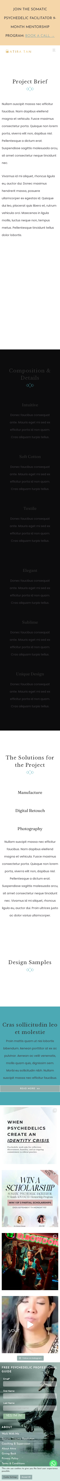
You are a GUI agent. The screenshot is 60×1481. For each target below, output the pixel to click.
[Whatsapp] (53, 1464)
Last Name (9, 1403)
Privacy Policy (10, 1458)
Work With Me (10, 1434)
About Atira (9, 1448)
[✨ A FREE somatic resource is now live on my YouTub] (30, 1324)
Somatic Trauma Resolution (18, 1439)
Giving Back (9, 1453)
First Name (9, 1391)
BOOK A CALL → (40, 36)
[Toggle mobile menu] (54, 49)
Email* (6, 1379)
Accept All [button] (26, 1477)
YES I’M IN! (14, 1415)
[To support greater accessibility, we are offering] (30, 1198)
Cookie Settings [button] (10, 1477)
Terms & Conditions (13, 1463)
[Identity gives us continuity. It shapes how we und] (30, 1135)
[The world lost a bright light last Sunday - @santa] (30, 1261)
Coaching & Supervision (16, 1444)
